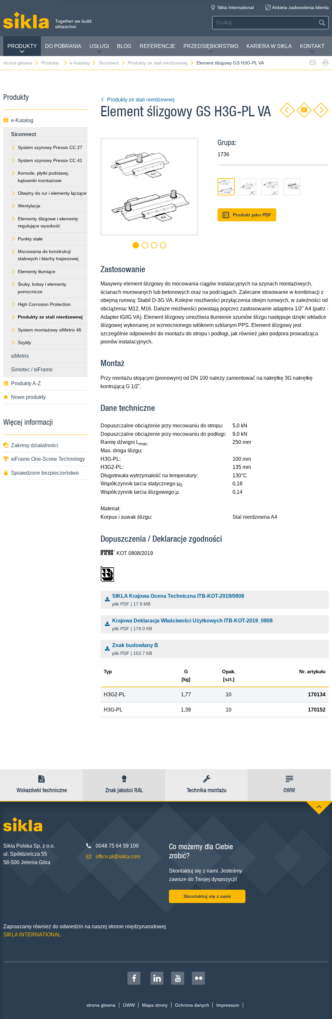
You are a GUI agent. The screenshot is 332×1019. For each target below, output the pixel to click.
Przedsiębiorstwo (211, 46)
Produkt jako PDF (252, 214)
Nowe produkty (28, 397)
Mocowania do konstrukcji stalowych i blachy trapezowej (48, 255)
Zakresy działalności (34, 445)
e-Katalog (79, 62)
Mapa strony (155, 1005)
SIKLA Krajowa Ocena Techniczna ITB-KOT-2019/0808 (178, 600)
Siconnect (109, 62)
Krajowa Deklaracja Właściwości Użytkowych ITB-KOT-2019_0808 (192, 624)
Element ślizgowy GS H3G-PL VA (230, 62)
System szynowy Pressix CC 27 (50, 147)
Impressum (227, 1005)
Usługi (99, 46)
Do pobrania (63, 46)
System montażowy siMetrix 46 (49, 329)
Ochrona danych (192, 1005)
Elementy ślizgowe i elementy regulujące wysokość (48, 222)
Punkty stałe (30, 238)
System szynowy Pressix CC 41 (50, 160)
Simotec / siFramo (32, 369)
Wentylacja (29, 205)
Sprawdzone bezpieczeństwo (45, 473)
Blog (124, 46)
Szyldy (24, 342)
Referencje (157, 46)
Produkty (22, 46)
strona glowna (17, 62)
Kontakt (312, 46)
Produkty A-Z (26, 383)
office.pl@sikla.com (118, 856)
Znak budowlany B (135, 649)
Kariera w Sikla (269, 46)
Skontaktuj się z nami (207, 896)
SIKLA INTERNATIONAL (32, 934)
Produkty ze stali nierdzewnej (157, 62)
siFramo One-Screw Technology (48, 459)
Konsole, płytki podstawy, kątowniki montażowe (43, 176)
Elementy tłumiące (36, 271)
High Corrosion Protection (44, 304)
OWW (129, 1005)
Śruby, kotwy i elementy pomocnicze (42, 288)
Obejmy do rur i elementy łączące (52, 193)
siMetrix (20, 356)
